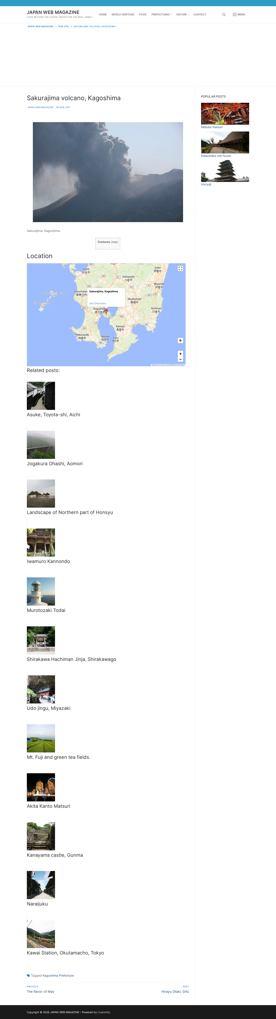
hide (114, 241)
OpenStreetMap (179, 365)
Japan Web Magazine (40, 107)
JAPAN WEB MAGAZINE (53, 12)
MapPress (155, 365)
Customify (104, 1012)
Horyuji (206, 184)
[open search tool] (224, 14)
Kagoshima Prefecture (58, 975)
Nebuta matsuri (212, 127)
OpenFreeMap (165, 365)
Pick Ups (64, 107)
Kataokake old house (216, 156)
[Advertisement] (138, 56)
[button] (106, 312)
